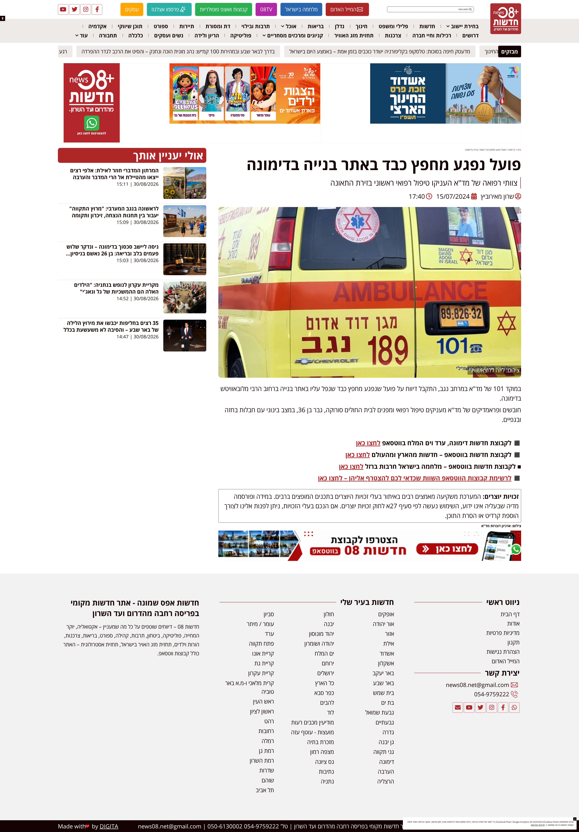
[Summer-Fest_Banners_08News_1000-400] (244, 122)
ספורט (161, 26)
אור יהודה (383, 624)
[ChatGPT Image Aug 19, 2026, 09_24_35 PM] (369, 558)
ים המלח (324, 653)
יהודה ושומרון (319, 643)
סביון (269, 614)
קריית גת (264, 663)
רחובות (266, 731)
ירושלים (325, 673)
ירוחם (328, 663)
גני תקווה (383, 752)
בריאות (316, 26)
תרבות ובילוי (255, 26)
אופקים (386, 614)
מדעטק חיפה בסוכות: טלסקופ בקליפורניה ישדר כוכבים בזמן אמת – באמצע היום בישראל (382, 51)
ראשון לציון (262, 711)
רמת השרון (262, 760)
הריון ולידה (207, 35)
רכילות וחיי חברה (431, 35)
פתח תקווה (261, 643)
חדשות (427, 26)
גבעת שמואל (379, 712)
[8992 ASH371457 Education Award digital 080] (445, 122)
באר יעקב (383, 673)
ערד (269, 633)
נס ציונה (324, 762)
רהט (269, 721)
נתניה (327, 781)
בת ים (387, 702)
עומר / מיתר (260, 624)
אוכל (291, 26)
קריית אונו (263, 653)
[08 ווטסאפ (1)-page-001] (92, 141)
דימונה (386, 762)
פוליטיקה (240, 35)
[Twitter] (74, 9)
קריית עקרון (261, 673)
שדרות (266, 770)
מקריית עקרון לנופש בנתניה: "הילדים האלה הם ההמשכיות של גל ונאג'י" (116, 288)
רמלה (268, 741)
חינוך (361, 26)
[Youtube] (63, 9)
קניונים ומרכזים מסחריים (295, 35)
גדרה (388, 732)
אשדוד (387, 653)
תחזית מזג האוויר (354, 35)
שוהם (268, 780)
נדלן (339, 26)
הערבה (386, 771)
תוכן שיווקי (130, 26)
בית (519, 149)
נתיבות (326, 771)
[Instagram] (86, 9)
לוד (330, 712)
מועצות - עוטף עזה (312, 732)
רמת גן (266, 750)
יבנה (329, 624)
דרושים (470, 35)
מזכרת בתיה (320, 742)
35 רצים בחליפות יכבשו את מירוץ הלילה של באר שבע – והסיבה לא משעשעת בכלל (111, 326)
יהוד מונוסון (321, 633)
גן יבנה (386, 742)
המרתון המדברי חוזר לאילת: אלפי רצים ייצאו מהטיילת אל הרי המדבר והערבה (114, 174)
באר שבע (383, 683)
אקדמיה (97, 26)
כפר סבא (324, 693)
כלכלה (135, 35)
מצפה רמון (322, 752)
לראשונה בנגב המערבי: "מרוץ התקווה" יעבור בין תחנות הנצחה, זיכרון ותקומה (114, 212)
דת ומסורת (218, 26)
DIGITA (109, 826)
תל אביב (265, 790)
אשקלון (386, 663)
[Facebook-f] (97, 9)
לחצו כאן (368, 442)
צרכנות (393, 35)
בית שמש (383, 693)
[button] (2, 18)
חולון (329, 614)
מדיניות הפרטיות (538, 825)
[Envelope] (457, 707)
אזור (389, 633)
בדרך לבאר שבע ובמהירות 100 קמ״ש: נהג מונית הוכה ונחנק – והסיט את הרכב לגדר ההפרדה (181, 51)
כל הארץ (324, 683)
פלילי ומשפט (393, 26)
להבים (327, 702)
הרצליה (385, 781)
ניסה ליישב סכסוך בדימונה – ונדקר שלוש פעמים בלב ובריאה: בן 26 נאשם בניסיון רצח (112, 253)
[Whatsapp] (514, 707)
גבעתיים (385, 722)
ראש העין (263, 701)
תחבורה (108, 35)
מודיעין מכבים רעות (312, 722)
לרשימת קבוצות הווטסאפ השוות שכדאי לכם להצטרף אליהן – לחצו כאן (414, 478)
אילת (388, 643)
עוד (84, 35)
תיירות (186, 26)
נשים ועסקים (168, 35)
